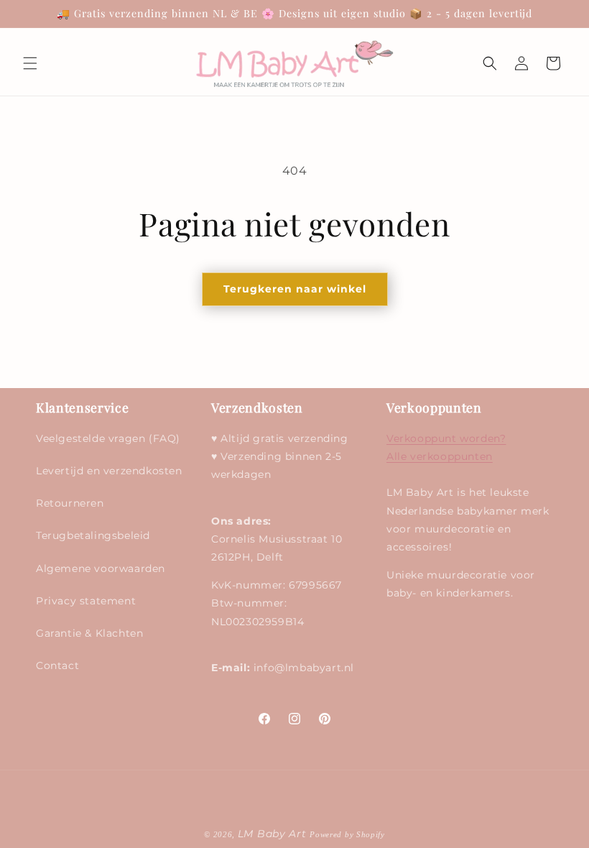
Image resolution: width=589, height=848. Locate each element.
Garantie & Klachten (89, 633)
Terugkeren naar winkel (294, 288)
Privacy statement (86, 600)
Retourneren (70, 503)
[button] (30, 63)
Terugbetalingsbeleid (93, 535)
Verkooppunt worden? (446, 438)
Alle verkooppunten (439, 456)
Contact (57, 665)
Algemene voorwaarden (100, 568)
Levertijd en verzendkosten (109, 470)
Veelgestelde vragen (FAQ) (108, 438)
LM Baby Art (274, 833)
